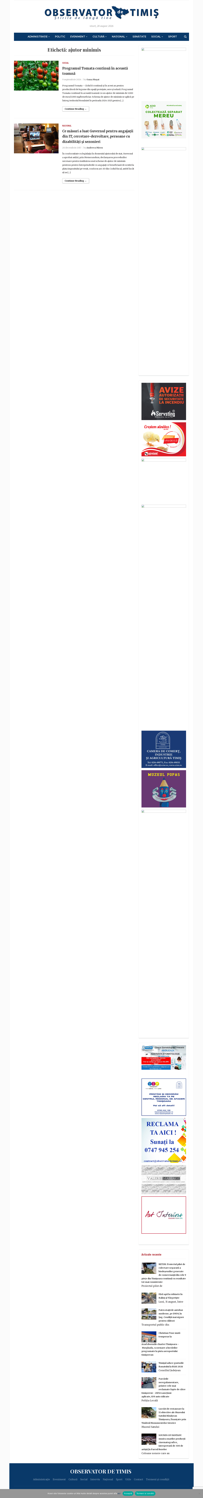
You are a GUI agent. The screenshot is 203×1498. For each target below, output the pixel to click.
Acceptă (128, 1493)
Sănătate (139, 36)
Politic (60, 36)
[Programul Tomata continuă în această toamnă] (36, 75)
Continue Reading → (76, 109)
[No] (199, 1493)
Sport (172, 36)
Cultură (98, 36)
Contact (138, 1479)
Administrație (38, 36)
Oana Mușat (92, 79)
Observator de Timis (100, 1471)
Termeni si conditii (145, 1493)
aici (119, 1493)
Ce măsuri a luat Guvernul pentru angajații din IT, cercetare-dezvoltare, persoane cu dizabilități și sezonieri (97, 136)
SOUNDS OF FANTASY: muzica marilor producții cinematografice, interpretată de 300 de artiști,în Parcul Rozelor (163, 1442)
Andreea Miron (94, 147)
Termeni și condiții (157, 1479)
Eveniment (77, 36)
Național (118, 36)
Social (156, 36)
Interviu (95, 1479)
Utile (128, 1479)
